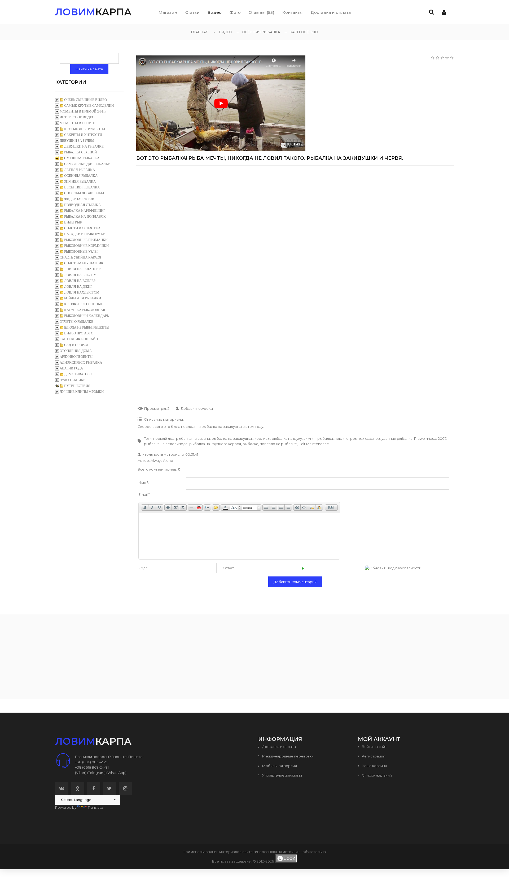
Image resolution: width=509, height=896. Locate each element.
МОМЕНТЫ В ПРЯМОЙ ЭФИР (83, 111)
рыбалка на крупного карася (215, 444)
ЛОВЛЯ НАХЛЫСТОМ (81, 292)
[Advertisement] (295, 207)
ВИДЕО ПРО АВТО (78, 333)
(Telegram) (96, 772)
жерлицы (261, 438)
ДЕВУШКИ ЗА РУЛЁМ (77, 141)
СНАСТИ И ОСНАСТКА (82, 228)
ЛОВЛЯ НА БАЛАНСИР (82, 269)
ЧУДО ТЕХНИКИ (73, 380)
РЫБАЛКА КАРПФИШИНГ (85, 211)
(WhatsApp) (116, 772)
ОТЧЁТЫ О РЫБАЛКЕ (76, 322)
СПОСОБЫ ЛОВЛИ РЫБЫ (84, 193)
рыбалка (250, 444)
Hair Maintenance (314, 444)
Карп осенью (301, 32)
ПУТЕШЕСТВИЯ (77, 386)
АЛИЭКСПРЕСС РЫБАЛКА (81, 362)
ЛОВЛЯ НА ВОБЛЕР (79, 281)
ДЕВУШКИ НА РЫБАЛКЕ (84, 146)
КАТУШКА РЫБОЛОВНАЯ (84, 310)
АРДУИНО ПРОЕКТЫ (76, 357)
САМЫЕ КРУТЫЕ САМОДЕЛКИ (89, 105)
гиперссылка (265, 852)
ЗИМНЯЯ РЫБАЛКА (80, 181)
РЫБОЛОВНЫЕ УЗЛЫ (81, 251)
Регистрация (373, 756)
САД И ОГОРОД (76, 345)
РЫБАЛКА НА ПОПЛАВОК (85, 216)
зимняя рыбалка (318, 438)
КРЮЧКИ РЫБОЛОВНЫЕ (83, 304)
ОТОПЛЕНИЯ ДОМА (76, 351)
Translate (95, 807)
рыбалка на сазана (193, 438)
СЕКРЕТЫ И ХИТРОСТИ (83, 135)
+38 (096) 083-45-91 (91, 762)
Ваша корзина (374, 766)
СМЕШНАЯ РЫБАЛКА (81, 158)
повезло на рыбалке (278, 444)
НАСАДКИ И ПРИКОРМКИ (85, 234)
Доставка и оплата (278, 746)
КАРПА (93, 12)
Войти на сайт (374, 746)
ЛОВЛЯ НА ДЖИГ (78, 286)
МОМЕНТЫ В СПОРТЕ (77, 123)
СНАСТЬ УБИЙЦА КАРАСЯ (80, 257)
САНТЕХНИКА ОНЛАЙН (79, 339)
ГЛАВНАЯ (200, 32)
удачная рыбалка (397, 438)
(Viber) (80, 772)
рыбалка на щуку (287, 438)
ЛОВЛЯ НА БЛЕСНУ (80, 275)
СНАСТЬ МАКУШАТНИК (83, 263)
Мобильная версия (279, 766)
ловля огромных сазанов (357, 438)
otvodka (205, 408)
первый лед (163, 438)
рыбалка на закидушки (232, 438)
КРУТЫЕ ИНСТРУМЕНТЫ (84, 129)
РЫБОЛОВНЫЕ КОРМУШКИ (86, 246)
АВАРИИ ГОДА (71, 368)
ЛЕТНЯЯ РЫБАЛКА (79, 170)
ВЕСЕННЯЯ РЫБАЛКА (82, 187)
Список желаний (376, 775)
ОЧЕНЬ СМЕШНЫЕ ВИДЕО (85, 100)
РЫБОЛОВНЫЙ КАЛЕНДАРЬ (86, 316)
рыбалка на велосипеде (166, 444)
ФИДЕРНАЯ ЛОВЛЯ (79, 199)
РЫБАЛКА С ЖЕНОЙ (80, 152)
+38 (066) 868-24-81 (92, 767)
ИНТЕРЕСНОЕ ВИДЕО (77, 117)
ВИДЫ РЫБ (73, 222)
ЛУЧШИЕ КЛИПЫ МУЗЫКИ (82, 392)
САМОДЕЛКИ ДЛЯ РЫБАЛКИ (87, 164)
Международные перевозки (287, 756)
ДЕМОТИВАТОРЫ (78, 374)
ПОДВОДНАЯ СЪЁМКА (82, 205)
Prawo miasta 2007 (430, 438)
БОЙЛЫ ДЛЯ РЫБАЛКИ (82, 298)
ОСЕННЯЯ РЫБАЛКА (258, 32)
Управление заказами (281, 775)
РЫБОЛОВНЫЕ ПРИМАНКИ (86, 240)
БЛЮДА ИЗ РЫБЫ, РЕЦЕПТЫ (86, 327)
